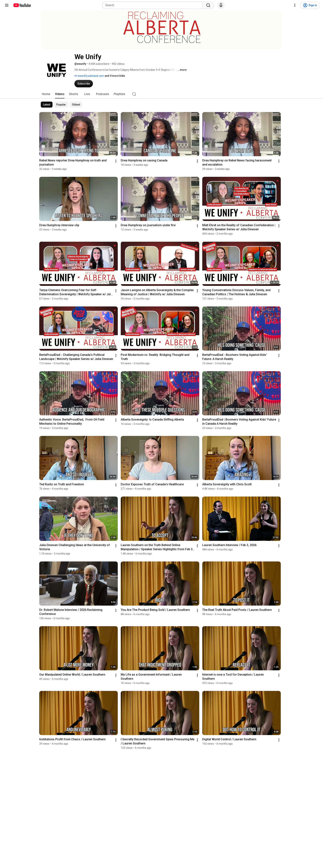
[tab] (45, 94)
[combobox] (153, 5)
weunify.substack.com (90, 75)
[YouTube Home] (21, 5)
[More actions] (116, 161)
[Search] (208, 5)
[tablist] (161, 94)
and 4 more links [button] (115, 75)
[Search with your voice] (221, 5)
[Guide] (6, 5)
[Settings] (295, 5)
